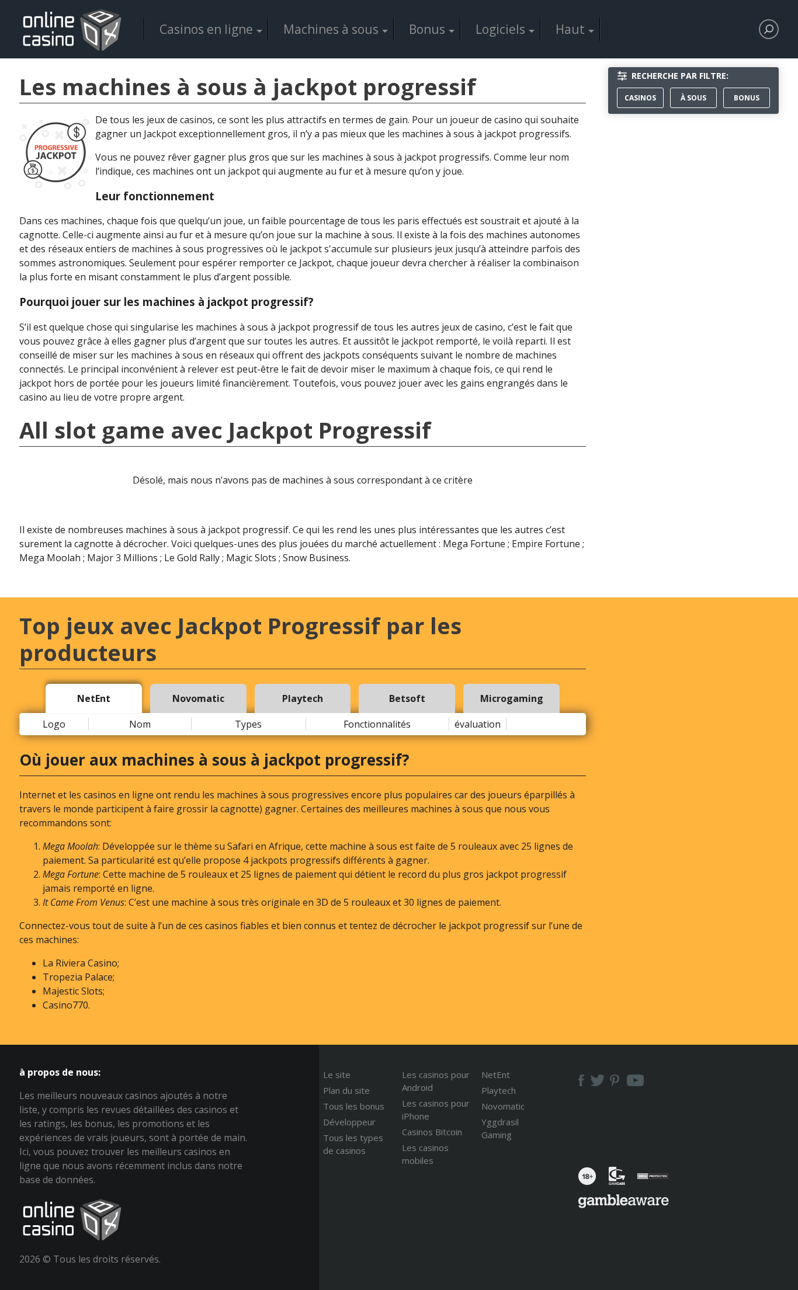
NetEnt (495, 1074)
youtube (635, 1080)
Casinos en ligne (206, 29)
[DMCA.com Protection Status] (653, 1179)
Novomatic (503, 1106)
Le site (337, 1074)
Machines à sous (331, 29)
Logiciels (500, 29)
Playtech (498, 1090)
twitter (597, 1080)
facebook (580, 1080)
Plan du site (346, 1090)
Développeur (349, 1122)
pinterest (615, 1080)
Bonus (427, 29)
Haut (570, 29)
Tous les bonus (353, 1106)
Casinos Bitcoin (432, 1132)
